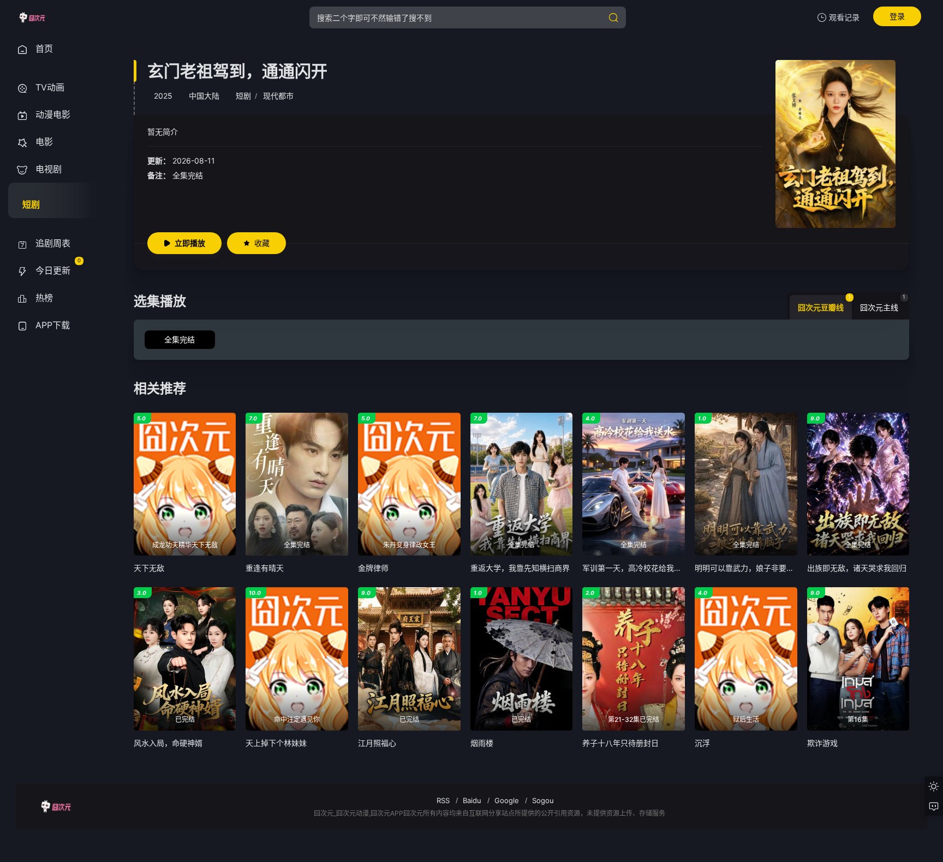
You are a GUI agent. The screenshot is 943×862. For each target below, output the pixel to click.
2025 (163, 95)
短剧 (243, 95)
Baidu (472, 800)
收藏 (262, 243)
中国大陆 (204, 95)
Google (506, 800)
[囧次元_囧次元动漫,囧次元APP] (31, 17)
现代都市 (278, 95)
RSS (443, 800)
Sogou (543, 800)
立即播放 (190, 243)
